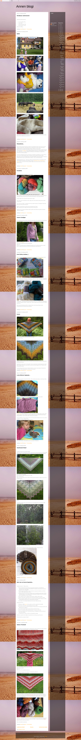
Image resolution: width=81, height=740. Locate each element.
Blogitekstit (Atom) (22, 729)
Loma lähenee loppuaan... (23, 375)
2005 (60, 90)
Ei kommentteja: (29, 29)
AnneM (53, 24)
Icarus (18, 314)
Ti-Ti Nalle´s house (36, 160)
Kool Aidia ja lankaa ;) (22, 254)
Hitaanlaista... (20, 143)
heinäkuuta (62, 46)
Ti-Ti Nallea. (24, 150)
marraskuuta (62, 37)
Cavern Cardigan (21, 217)
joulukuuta (62, 35)
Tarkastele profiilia (53, 25)
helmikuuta (62, 84)
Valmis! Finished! (21, 624)
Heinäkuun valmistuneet (23, 15)
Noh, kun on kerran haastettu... (25, 582)
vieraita (31, 453)
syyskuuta (62, 42)
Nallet (18, 33)
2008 (60, 32)
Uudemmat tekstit (21, 727)
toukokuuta (62, 77)
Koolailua (19, 170)
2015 (60, 24)
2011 (60, 28)
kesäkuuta (62, 75)
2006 (60, 89)
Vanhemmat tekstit (43, 727)
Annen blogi (25, 6)
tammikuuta (62, 86)
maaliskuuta (62, 82)
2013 (60, 25)
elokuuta (61, 44)
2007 (60, 34)
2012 (60, 27)
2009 (60, 31)
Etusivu (31, 727)
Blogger (46, 736)
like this (26, 604)
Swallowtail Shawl (21, 447)
